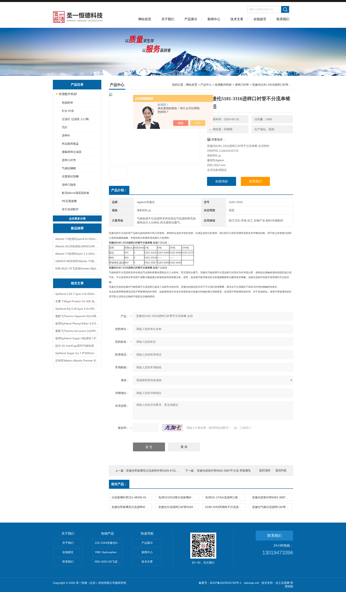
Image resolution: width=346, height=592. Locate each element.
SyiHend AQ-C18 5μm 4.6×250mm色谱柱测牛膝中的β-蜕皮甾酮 (77, 308)
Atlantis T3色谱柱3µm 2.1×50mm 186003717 (77, 253)
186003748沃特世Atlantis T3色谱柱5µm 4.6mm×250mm (77, 261)
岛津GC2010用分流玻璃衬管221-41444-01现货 (178, 497)
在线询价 (221, 181)
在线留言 (259, 19)
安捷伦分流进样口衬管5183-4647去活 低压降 (178, 507)
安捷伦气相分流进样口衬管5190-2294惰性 (272, 507)
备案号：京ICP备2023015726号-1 (220, 582)
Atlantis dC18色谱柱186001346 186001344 (77, 246)
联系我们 (283, 19)
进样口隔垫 (69, 184)
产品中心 (206, 84)
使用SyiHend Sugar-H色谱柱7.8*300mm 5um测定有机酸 (77, 338)
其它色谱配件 (70, 209)
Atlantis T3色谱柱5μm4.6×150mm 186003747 (77, 238)
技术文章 (236, 19)
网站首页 (144, 19)
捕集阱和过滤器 (71, 151)
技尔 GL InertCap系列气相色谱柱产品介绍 (77, 345)
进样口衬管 (69, 160)
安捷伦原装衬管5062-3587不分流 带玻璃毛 (224, 470)
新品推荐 (77, 228)
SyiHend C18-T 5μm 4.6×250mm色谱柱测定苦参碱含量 (77, 293)
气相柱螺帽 (69, 168)
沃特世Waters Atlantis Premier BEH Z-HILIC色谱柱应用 (77, 360)
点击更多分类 (77, 218)
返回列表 (281, 470)
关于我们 (167, 19)
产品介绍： (119, 190)
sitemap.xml (251, 582)
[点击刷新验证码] (172, 427)
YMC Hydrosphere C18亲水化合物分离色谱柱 (109, 552)
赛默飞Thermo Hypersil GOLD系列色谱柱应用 (77, 316)
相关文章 (77, 283)
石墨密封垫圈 (70, 176)
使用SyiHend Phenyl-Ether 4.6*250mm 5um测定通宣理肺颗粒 (77, 323)
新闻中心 (213, 19)
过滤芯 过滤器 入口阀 (75, 119)
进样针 (66, 135)
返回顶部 (264, 470)
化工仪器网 (283, 582)
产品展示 (190, 19)
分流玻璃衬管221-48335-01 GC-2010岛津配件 (132, 497)
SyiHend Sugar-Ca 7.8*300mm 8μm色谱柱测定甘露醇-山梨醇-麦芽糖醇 (77, 353)
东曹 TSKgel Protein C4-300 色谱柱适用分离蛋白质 (77, 301)
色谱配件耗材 (68, 94)
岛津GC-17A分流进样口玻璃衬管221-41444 (225, 497)
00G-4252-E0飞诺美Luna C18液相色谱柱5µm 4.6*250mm (109, 561)
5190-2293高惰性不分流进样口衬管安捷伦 (225, 507)
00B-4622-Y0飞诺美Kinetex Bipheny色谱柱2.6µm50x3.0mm (77, 268)
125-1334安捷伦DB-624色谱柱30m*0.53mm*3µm (109, 542)
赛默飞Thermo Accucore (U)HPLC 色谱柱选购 (77, 331)
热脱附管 (67, 102)
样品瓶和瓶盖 (70, 143)
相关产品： (119, 484)
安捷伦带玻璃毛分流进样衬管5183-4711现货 (153, 470)
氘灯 (64, 127)
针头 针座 (68, 110)
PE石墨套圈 (69, 201)
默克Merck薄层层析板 (75, 192)
